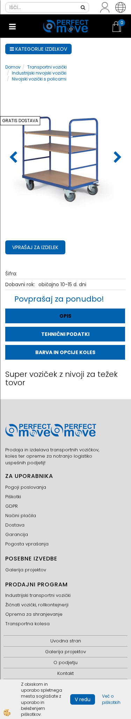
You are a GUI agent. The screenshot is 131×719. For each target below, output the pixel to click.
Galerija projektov (25, 569)
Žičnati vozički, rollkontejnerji (36, 604)
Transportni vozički (47, 67)
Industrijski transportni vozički (38, 595)
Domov (13, 67)
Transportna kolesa (27, 623)
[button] (117, 158)
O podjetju (65, 662)
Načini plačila (20, 515)
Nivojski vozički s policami (39, 79)
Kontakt (65, 673)
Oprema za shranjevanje (34, 614)
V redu (82, 699)
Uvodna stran (65, 640)
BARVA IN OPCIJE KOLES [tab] (65, 352)
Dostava (14, 525)
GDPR (11, 506)
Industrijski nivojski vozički (39, 73)
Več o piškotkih (111, 699)
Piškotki (13, 496)
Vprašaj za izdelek (35, 247)
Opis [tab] (65, 315)
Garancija (16, 534)
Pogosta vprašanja (27, 544)
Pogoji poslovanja (25, 487)
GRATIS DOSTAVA (20, 121)
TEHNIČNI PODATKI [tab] (65, 334)
